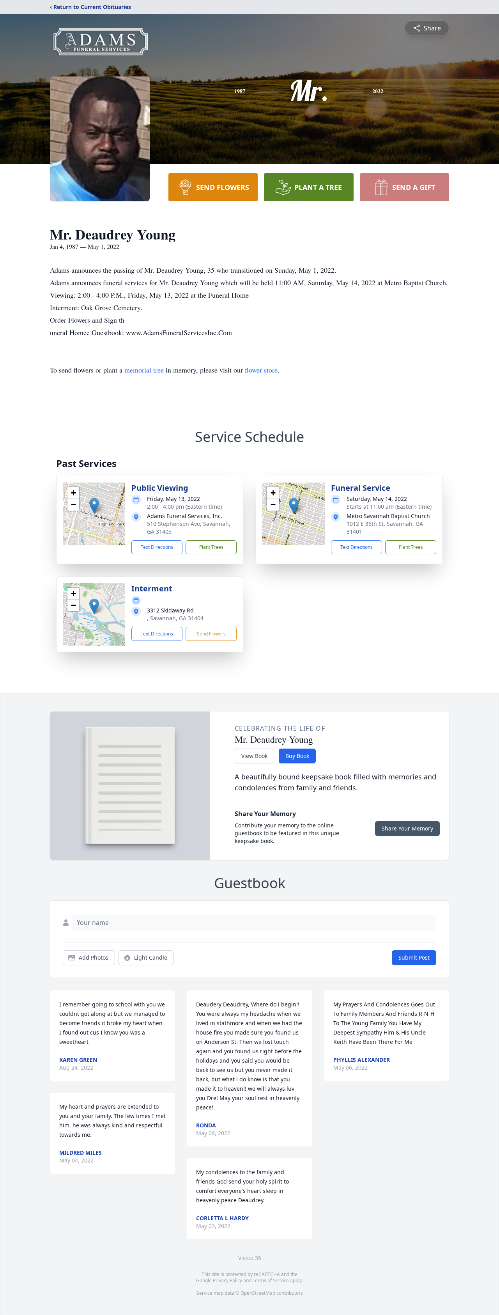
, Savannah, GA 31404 (175, 618)
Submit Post (414, 957)
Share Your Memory (407, 828)
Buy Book (297, 756)
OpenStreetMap (258, 1293)
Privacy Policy (227, 1280)
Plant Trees (211, 547)
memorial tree (144, 369)
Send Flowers (211, 633)
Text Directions (157, 547)
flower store (261, 369)
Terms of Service (271, 1280)
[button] (94, 506)
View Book (254, 756)
